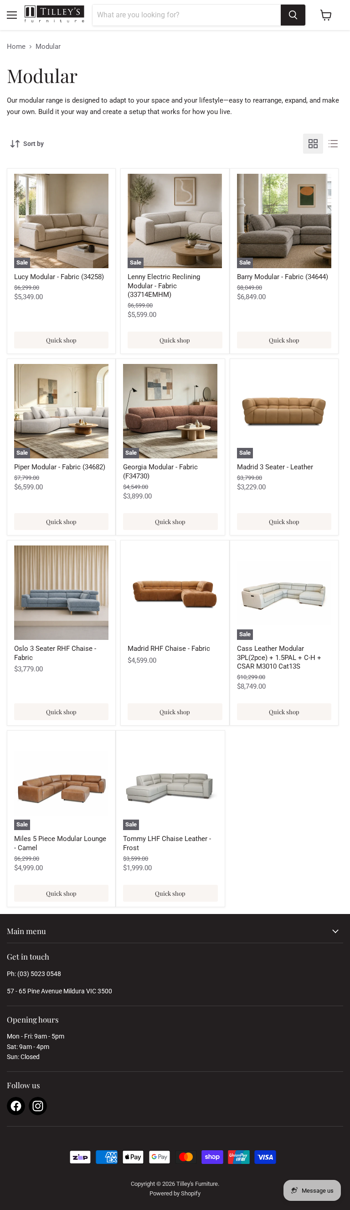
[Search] (293, 15)
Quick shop (61, 340)
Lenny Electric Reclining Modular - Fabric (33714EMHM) (164, 286)
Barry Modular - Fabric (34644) (282, 277)
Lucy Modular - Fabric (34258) (59, 277)
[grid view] (313, 144)
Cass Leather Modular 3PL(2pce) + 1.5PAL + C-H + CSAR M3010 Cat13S (279, 657)
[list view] (333, 144)
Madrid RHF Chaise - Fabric (169, 648)
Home (16, 47)
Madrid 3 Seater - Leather (275, 467)
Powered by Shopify (175, 1193)
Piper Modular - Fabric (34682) (59, 467)
